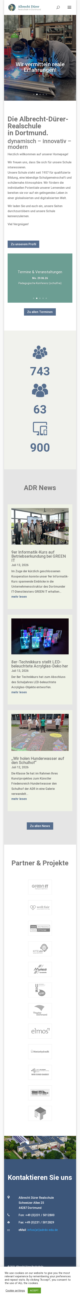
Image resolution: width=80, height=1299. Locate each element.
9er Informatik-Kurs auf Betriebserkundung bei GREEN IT (38, 556)
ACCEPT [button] (34, 1290)
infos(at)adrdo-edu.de (42, 1230)
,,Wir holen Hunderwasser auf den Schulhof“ (37, 760)
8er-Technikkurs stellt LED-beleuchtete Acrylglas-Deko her (39, 664)
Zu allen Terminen (40, 312)
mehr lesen (19, 596)
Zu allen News (40, 826)
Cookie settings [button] (15, 1290)
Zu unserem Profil (23, 244)
